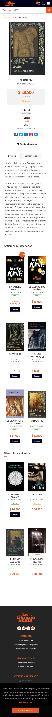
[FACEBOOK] (19, 628)
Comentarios (31, 156)
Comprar (15, 309)
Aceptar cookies (25, 710)
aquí (32, 698)
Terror (15, 17)
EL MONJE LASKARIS (15, 560)
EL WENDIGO (15, 354)
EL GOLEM (37, 494)
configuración (26, 701)
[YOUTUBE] (33, 628)
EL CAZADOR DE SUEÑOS (37, 288)
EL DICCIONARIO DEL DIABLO (15, 422)
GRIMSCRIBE (37, 421)
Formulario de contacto (26, 649)
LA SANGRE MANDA (15, 288)
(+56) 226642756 (26, 640)
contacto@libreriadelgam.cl (26, 644)
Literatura (8, 17)
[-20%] (15, 268)
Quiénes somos (26, 680)
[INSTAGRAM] (28, 628)
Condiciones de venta (26, 662)
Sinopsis (12, 156)
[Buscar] (49, 10)
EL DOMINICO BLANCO (15, 495)
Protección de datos (26, 667)
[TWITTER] (24, 628)
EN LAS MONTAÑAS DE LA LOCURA (37, 355)
